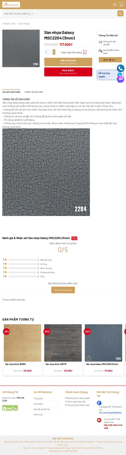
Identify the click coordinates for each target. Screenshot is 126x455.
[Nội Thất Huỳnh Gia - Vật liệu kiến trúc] (21, 4)
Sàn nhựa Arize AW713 (55, 364)
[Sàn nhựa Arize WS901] (22, 343)
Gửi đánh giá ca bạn (63, 290)
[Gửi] (120, 13)
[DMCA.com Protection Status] (10, 407)
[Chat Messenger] (120, 78)
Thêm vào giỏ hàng (71, 52)
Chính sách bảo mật (75, 401)
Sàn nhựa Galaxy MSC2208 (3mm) (102, 364)
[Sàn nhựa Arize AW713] (63, 343)
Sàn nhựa (24, 23)
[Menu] (115, 4)
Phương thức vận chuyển (78, 398)
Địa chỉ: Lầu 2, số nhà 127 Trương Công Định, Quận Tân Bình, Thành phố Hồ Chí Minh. (63, 448)
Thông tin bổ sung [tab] (33, 92)
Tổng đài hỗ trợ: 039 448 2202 (63, 451)
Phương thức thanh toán (78, 405)
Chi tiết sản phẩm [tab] (11, 92)
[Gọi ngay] (120, 68)
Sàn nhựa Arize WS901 (15, 364)
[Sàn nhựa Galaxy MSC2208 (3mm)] (103, 343)
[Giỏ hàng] (121, 5)
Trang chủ (8, 23)
